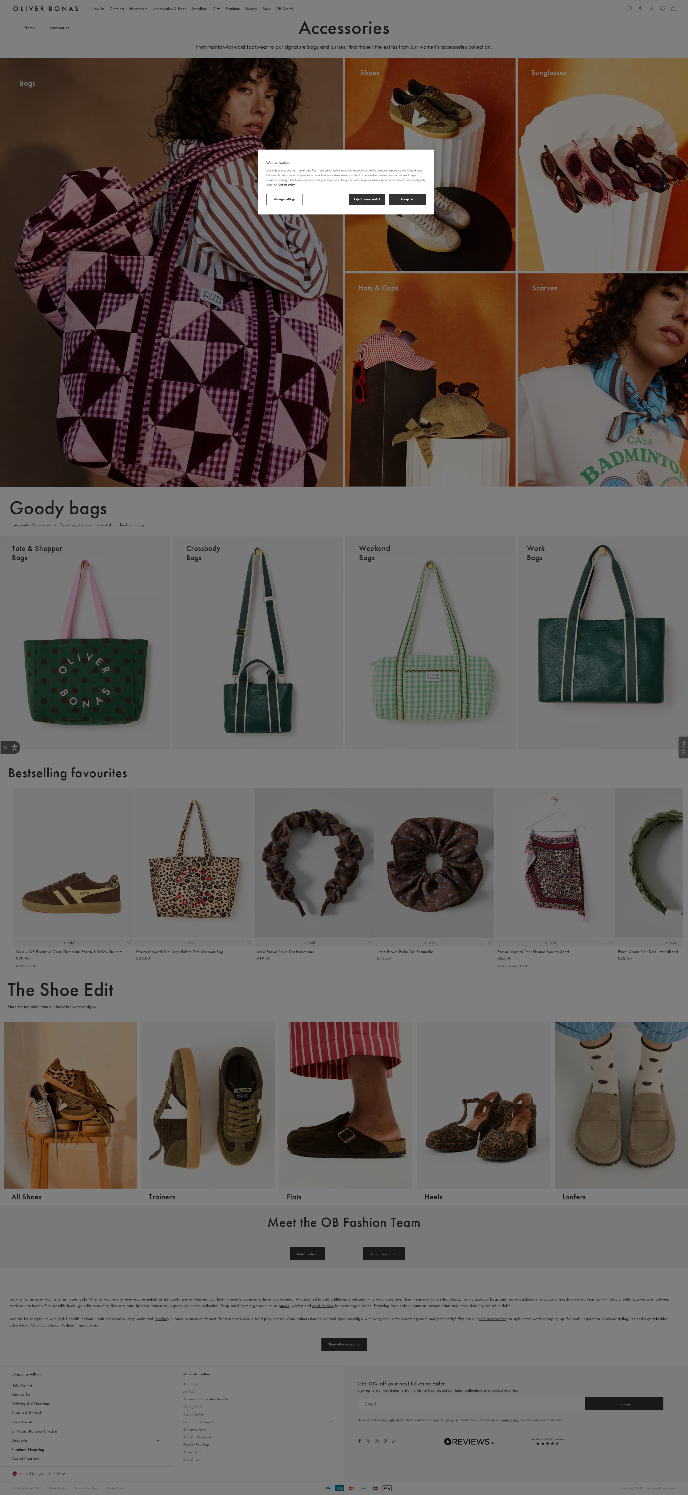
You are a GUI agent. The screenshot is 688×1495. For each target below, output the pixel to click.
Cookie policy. (286, 184)
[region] (346, 182)
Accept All (407, 199)
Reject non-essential (367, 199)
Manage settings (284, 199)
